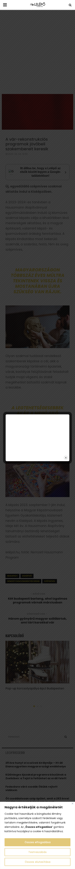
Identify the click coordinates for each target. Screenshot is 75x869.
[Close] (72, 803)
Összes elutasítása (37, 862)
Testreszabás (37, 852)
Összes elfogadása (38, 842)
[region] (37, 835)
